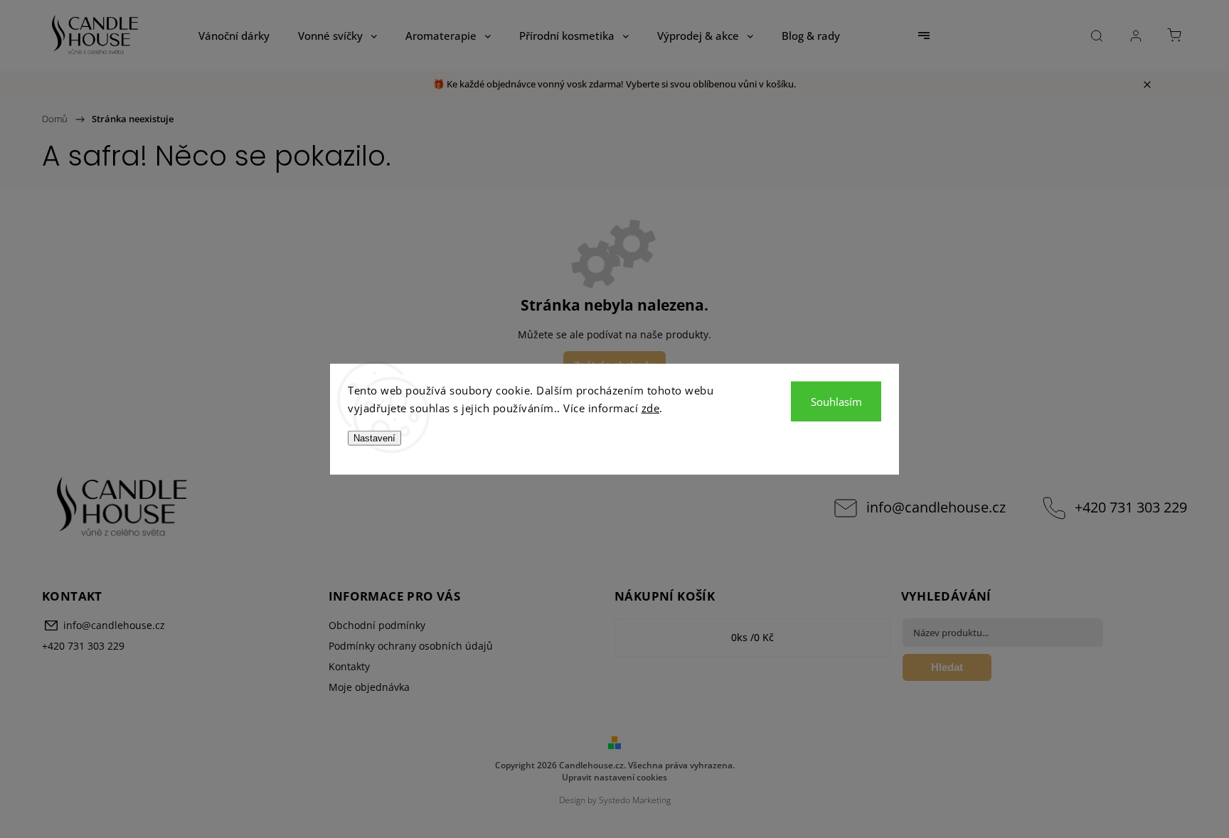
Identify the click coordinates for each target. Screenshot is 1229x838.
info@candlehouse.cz (936, 507)
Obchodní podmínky (377, 625)
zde (651, 408)
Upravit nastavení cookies (614, 777)
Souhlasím (836, 401)
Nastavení (374, 437)
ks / (752, 637)
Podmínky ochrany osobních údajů (411, 645)
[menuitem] (234, 35)
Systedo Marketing (635, 800)
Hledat (947, 667)
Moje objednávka (369, 687)
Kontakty (349, 666)
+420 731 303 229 (1131, 507)
